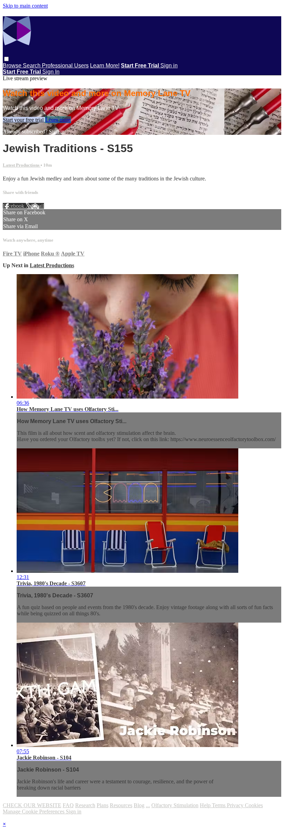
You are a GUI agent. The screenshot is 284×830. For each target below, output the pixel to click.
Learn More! (104, 65)
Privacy (236, 805)
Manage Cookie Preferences (34, 811)
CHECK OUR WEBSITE (32, 805)
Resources (121, 805)
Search (32, 65)
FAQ (68, 805)
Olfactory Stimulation (174, 805)
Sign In (51, 72)
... (148, 805)
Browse (13, 65)
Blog (139, 805)
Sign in (169, 65)
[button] (6, 59)
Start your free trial (24, 120)
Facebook (14, 206)
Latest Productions (22, 165)
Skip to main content (25, 6)
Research (85, 805)
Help (206, 805)
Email (37, 206)
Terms (219, 805)
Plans (102, 805)
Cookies (254, 805)
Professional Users (65, 65)
